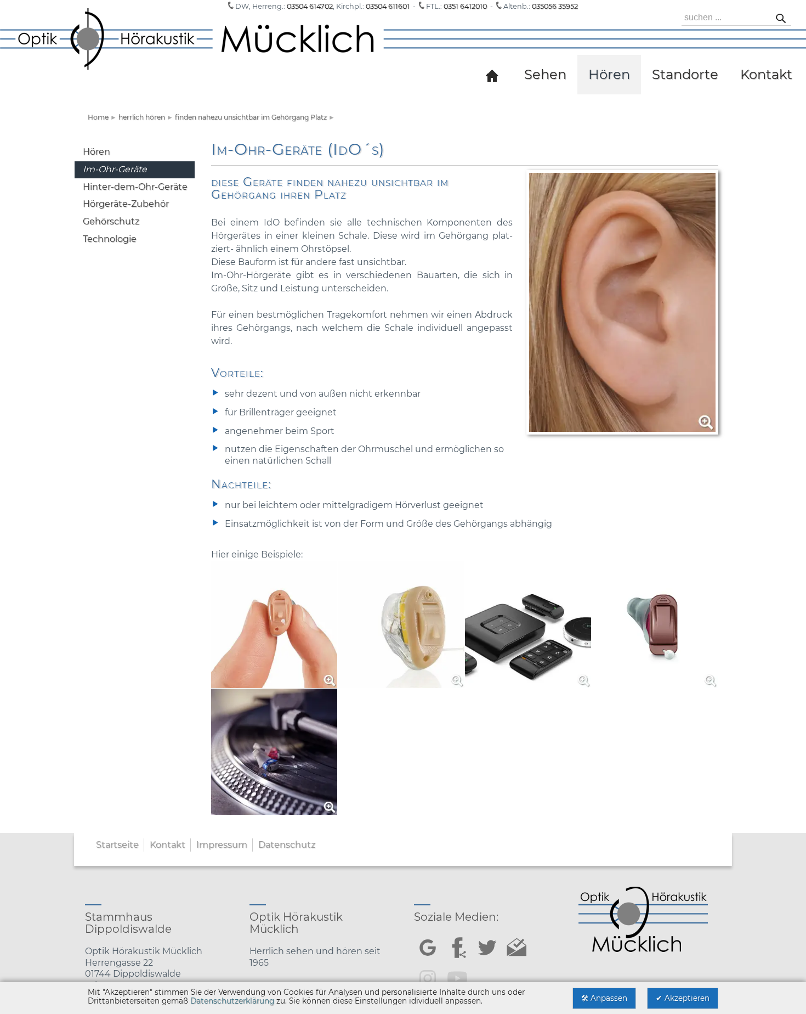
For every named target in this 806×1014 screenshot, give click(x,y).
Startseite (117, 845)
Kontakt (167, 845)
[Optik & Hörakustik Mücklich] (493, 74)
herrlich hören (141, 117)
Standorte (685, 74)
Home (98, 117)
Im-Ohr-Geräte (115, 169)
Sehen (545, 74)
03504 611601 (388, 6)
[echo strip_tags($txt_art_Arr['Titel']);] (403, 50)
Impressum (221, 845)
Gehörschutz (111, 221)
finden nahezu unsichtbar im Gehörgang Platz (251, 117)
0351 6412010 (465, 6)
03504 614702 (310, 6)
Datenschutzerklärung (232, 1000)
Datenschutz (286, 845)
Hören (96, 152)
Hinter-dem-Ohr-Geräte (135, 187)
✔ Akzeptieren (682, 998)
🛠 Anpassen (604, 998)
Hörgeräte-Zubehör (126, 204)
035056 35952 (555, 6)
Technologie (110, 239)
